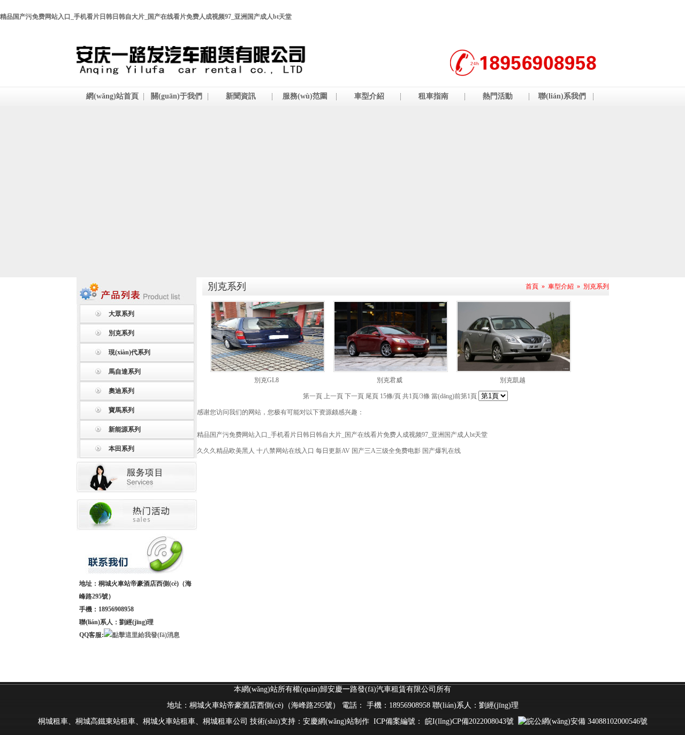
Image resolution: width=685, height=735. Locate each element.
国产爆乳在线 (441, 450)
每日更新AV (333, 450)
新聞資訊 (241, 96)
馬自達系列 (125, 371)
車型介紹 (369, 96)
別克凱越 (513, 380)
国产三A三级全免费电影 (386, 450)
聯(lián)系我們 (562, 96)
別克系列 (121, 333)
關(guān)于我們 (176, 96)
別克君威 (389, 380)
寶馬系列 (121, 410)
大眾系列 (121, 313)
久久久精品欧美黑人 (226, 450)
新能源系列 (125, 429)
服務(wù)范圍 (305, 96)
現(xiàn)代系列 (129, 352)
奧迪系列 (121, 391)
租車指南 (433, 96)
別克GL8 (266, 380)
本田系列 (121, 448)
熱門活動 (498, 96)
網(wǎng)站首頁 (112, 96)
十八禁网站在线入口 (285, 450)
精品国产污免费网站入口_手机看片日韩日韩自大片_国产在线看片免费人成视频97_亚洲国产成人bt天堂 (146, 16)
